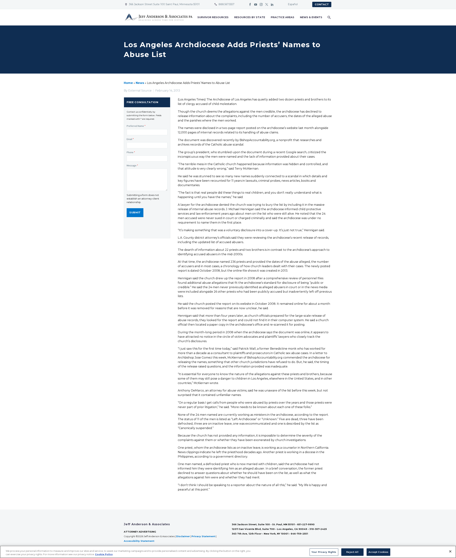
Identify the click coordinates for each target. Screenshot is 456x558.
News (140, 83)
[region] (228, 552)
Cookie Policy (104, 554)
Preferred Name (136, 126)
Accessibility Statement (139, 541)
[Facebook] (250, 4)
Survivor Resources (213, 17)
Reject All (352, 552)
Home (128, 83)
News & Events (311, 17)
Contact (322, 4)
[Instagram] (261, 4)
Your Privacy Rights (324, 552)
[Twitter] (266, 4)
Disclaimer (183, 536)
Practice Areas (282, 17)
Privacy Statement (203, 536)
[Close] (450, 551)
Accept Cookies (378, 552)
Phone (131, 152)
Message (132, 165)
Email (130, 139)
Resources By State (249, 17)
